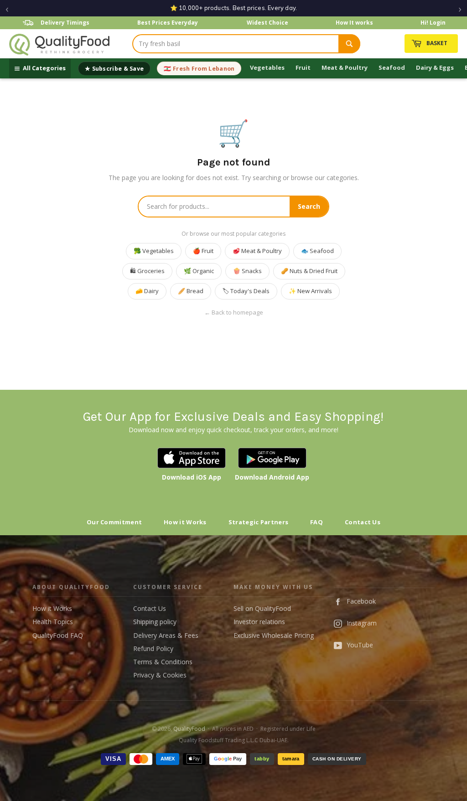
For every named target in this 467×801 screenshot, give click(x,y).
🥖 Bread (190, 291)
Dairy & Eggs (435, 67)
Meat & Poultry (345, 67)
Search (309, 206)
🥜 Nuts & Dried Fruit (309, 271)
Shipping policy (154, 621)
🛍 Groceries (147, 271)
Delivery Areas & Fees (165, 635)
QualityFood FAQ (57, 635)
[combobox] (235, 44)
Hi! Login (433, 22)
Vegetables (267, 67)
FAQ (316, 522)
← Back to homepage (233, 312)
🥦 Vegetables (154, 251)
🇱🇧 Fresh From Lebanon (199, 68)
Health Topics (52, 621)
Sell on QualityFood (262, 608)
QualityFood (189, 729)
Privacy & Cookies (160, 675)
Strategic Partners (258, 522)
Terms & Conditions (162, 661)
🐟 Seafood (317, 251)
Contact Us (362, 522)
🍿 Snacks (247, 271)
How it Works (185, 522)
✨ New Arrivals (310, 291)
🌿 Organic (199, 271)
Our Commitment (114, 522)
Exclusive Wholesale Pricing (274, 635)
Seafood (392, 67)
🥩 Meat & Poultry (257, 251)
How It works (354, 22)
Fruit (303, 67)
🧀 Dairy (147, 291)
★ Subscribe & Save (114, 68)
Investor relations (259, 621)
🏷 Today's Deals (246, 291)
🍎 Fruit (203, 251)
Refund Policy (153, 648)
